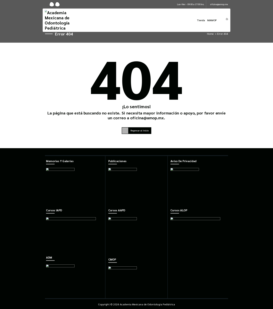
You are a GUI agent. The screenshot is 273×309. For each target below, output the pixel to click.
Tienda (201, 20)
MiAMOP (212, 20)
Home (210, 33)
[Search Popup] (221, 20)
